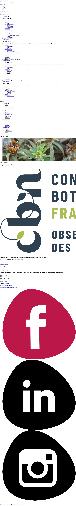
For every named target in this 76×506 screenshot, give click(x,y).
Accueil (1, 162)
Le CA (8, 31)
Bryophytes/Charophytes (11, 51)
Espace (3, 14)
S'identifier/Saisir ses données (5, 4)
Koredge (21, 504)
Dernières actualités (9, 38)
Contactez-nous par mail (9, 276)
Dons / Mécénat (7, 29)
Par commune (7, 57)
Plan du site (11, 504)
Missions (8, 25)
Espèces (5, 39)
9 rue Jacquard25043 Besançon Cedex (4, 275)
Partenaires (6, 34)
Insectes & (6, 60)
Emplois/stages (9, 33)
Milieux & (5, 81)
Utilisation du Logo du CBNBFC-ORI (8, 287)
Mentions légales (3, 504)
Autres (8, 54)
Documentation (7, 58)
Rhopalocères (9, 71)
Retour (6, 104)
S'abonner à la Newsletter (6, 270)
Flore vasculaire (9, 50)
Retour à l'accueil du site (4, 264)
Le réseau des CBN (10, 27)
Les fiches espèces (8, 56)
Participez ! (9, 14)
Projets (6, 55)
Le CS (8, 32)
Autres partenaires (10, 37)
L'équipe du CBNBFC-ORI (9, 108)
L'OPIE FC (8, 36)
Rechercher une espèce (7, 59)
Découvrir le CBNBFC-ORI (9, 24)
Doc (3, 9)
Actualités (6, 22)
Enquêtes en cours (10, 46)
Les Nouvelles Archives (10, 96)
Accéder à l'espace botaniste (15, 59)
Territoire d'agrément (10, 26)
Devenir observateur (5, 268)
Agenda (8, 23)
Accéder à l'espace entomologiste (16, 80)
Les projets (6, 76)
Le (5, 16)
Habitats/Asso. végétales (11, 91)
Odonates (8, 72)
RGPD (8, 504)
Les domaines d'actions (8, 49)
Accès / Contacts (7, 28)
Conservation (9, 53)
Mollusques (8, 74)
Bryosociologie (9, 92)
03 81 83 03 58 (2, 276)
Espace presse (4, 269)
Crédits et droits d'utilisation (6, 285)
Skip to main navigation (4, 0)
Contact (5, 38)
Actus (3, 6)
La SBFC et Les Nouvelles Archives (13, 35)
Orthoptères (8, 73)
